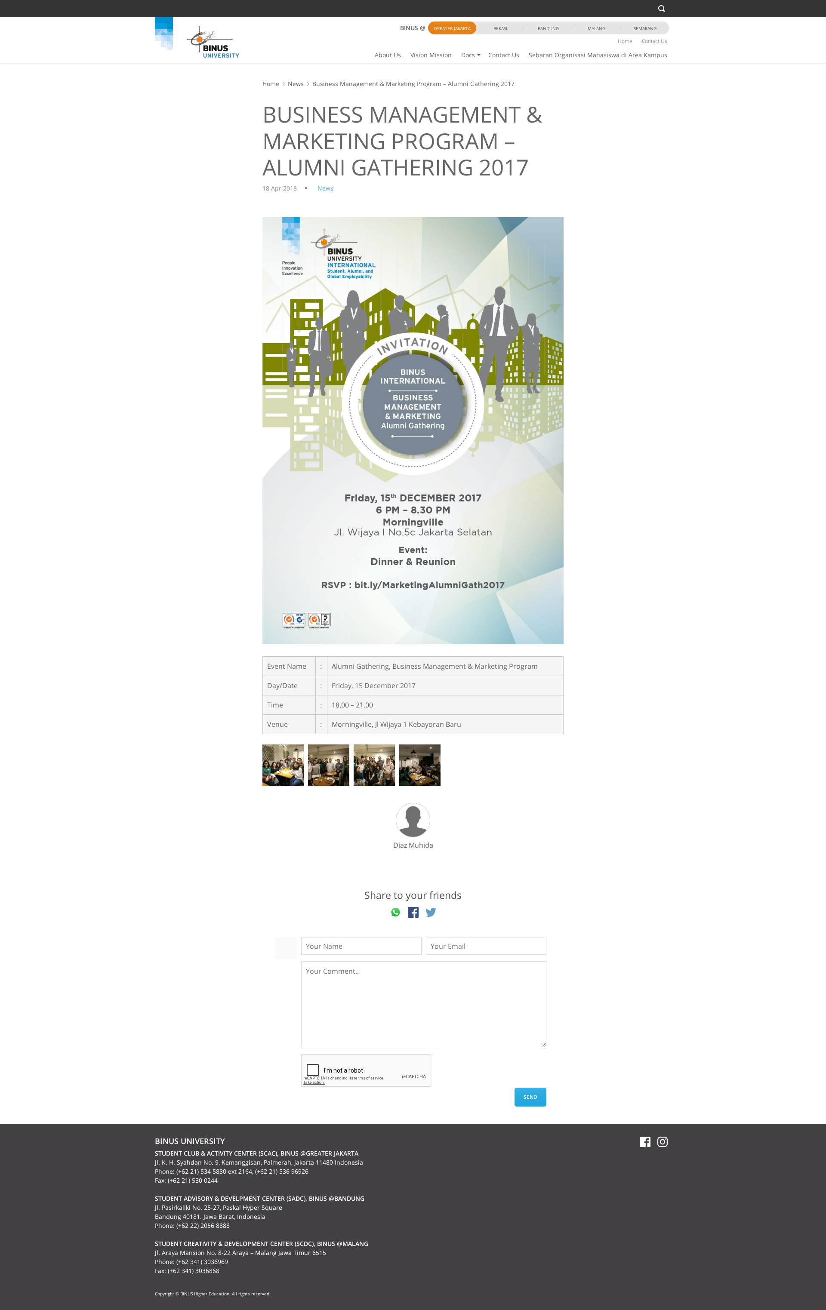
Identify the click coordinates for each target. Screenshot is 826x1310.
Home (625, 41)
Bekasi (500, 28)
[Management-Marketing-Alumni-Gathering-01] (413, 430)
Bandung (548, 28)
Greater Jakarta (452, 28)
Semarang (645, 28)
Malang (596, 28)
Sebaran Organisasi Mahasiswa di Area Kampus (598, 55)
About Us (388, 55)
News (296, 84)
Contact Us (503, 55)
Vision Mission (431, 55)
